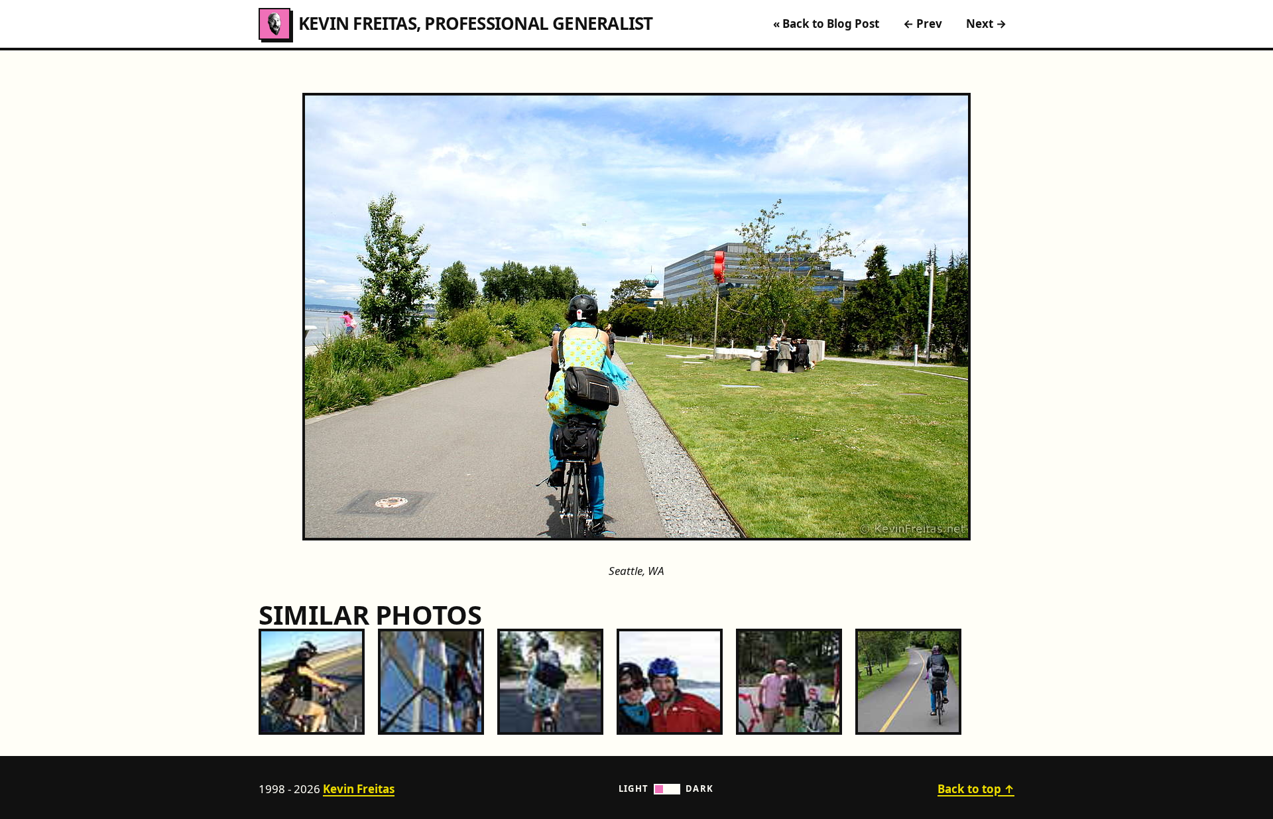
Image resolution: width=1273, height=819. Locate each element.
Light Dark (666, 788)
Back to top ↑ (976, 788)
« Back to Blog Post (826, 23)
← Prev (922, 23)
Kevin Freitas (358, 788)
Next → (986, 23)
